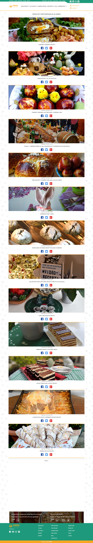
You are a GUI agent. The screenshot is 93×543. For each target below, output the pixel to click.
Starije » (46, 460)
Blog (56, 6)
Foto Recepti (33, 6)
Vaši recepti (50, 6)
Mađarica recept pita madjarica (46, 349)
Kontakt (28, 0)
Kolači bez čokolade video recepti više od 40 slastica (46, 281)
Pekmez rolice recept (47, 451)
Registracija (44, 0)
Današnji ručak (42, 6)
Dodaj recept (55, 0)
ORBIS (50, 541)
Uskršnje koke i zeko (47, 214)
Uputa (60, 0)
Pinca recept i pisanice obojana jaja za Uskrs (47, 180)
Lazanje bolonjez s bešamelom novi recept (47, 417)
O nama (15, 0)
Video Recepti (25, 6)
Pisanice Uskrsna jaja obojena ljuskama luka (47, 112)
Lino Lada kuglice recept (47, 315)
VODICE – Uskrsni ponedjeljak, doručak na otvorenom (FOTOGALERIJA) (47, 146)
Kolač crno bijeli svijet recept (47, 383)
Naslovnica (11, 0)
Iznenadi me (61, 6)
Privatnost (20, 0)
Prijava (63, 0)
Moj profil (50, 0)
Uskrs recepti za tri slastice (46, 78)
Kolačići (24, 0)
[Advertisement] (46, 486)
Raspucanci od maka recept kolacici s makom (47, 248)
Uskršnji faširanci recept (47, 44)
